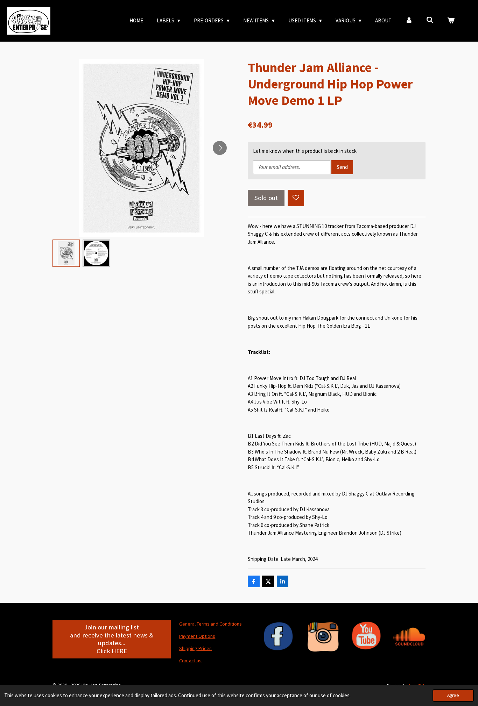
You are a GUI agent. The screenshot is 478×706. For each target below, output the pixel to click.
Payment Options (197, 636)
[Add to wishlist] (296, 198)
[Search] (430, 20)
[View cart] (451, 21)
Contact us (190, 660)
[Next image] (220, 148)
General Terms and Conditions (210, 624)
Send (342, 167)
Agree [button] (453, 695)
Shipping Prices (195, 648)
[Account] (409, 21)
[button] (66, 253)
